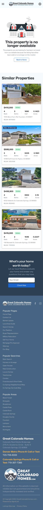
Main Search (7, 359)
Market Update (8, 320)
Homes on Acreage (10, 362)
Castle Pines (7, 407)
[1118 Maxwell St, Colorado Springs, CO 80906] (21, 219)
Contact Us (7, 317)
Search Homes (8, 327)
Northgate (6, 430)
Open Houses (7, 365)
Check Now (21, 285)
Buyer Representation (10, 333)
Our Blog (6, 349)
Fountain (6, 420)
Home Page (7, 314)
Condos (5, 378)
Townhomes (7, 375)
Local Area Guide (9, 324)
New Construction (9, 369)
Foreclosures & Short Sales (12, 381)
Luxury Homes (8, 372)
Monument (7, 426)
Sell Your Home (8, 340)
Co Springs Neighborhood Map (14, 385)
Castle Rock (7, 410)
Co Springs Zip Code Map (12, 388)
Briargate (6, 401)
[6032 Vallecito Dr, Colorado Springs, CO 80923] (21, 177)
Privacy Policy (22, 506)
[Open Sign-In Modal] (40, 4)
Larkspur (6, 423)
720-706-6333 (10, 455)
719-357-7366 (15, 462)
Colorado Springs (9, 414)
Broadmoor (7, 404)
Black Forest (7, 398)
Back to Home (21, 60)
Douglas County (8, 417)
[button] (3, 4)
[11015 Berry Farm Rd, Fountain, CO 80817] (21, 94)
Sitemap (6, 346)
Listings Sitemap (9, 506)
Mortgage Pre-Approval (11, 343)
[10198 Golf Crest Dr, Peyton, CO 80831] (21, 136)
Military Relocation (9, 336)
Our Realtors (7, 330)
